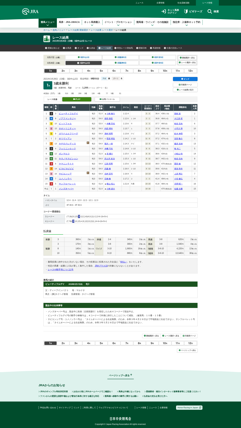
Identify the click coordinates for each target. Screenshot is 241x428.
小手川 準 (178, 128)
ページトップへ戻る (188, 350)
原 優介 (110, 154)
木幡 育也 (111, 123)
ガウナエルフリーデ (68, 133)
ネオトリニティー (67, 128)
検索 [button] (216, 11)
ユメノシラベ (65, 178)
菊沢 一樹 (108, 144)
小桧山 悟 (178, 154)
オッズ (80, 48)
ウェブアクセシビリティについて (113, 407)
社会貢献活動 (183, 3)
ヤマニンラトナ (66, 163)
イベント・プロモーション (118, 22)
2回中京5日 (158, 57)
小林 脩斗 (111, 113)
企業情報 (160, 3)
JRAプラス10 (101, 266)
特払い (123, 262)
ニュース (139, 3)
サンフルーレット (67, 184)
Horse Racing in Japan (188, 407)
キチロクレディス (67, 143)
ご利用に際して (89, 407)
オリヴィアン (65, 138)
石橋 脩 (107, 179)
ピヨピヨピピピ (66, 168)
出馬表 (68, 48)
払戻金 (92, 48)
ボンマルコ (64, 153)
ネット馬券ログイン (173, 11)
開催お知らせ (54, 48)
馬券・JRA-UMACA (69, 22)
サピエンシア (65, 173)
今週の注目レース (174, 48)
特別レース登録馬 (125, 48)
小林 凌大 (111, 189)
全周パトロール (108, 99)
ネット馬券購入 (92, 22)
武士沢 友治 (109, 159)
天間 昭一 (178, 184)
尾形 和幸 (178, 169)
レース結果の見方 (186, 90)
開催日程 (143, 48)
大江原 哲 (178, 118)
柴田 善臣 (108, 118)
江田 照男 (108, 164)
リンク (76, 407)
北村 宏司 (108, 174)
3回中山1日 (84, 57)
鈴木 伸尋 (178, 134)
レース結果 (106, 48)
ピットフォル (65, 123)
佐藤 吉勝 (178, 189)
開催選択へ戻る (188, 58)
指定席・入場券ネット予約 (186, 22)
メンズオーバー (66, 188)
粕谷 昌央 (178, 123)
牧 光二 (177, 148)
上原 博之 (178, 174)
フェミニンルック (67, 148)
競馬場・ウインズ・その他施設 (152, 22)
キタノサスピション (68, 158)
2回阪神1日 (121, 57)
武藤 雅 (107, 169)
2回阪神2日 (121, 63)
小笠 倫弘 (178, 179)
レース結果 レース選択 (102, 30)
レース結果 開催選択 (78, 30)
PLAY (78, 99)
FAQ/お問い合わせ (48, 407)
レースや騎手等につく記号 (60, 269)
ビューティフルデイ (68, 113)
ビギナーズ (195, 11)
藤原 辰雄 (178, 144)
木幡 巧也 (108, 148)
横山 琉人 (111, 184)
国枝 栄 (177, 113)
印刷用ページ (186, 85)
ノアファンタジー (67, 118)
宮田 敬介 (178, 138)
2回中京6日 (158, 63)
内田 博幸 (108, 128)
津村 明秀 (108, 134)
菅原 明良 (111, 138)
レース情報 (207, 3)
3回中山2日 (85, 63)
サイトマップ (65, 407)
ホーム (46, 30)
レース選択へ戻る (188, 62)
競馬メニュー (48, 22)
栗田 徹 (177, 164)
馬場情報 (157, 48)
